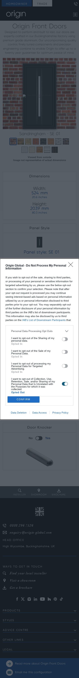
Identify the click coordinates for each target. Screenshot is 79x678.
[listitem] (39, 331)
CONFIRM (23, 399)
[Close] (71, 265)
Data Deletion (19, 412)
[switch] (65, 339)
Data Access (39, 412)
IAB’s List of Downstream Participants (44, 320)
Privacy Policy (60, 412)
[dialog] (39, 339)
